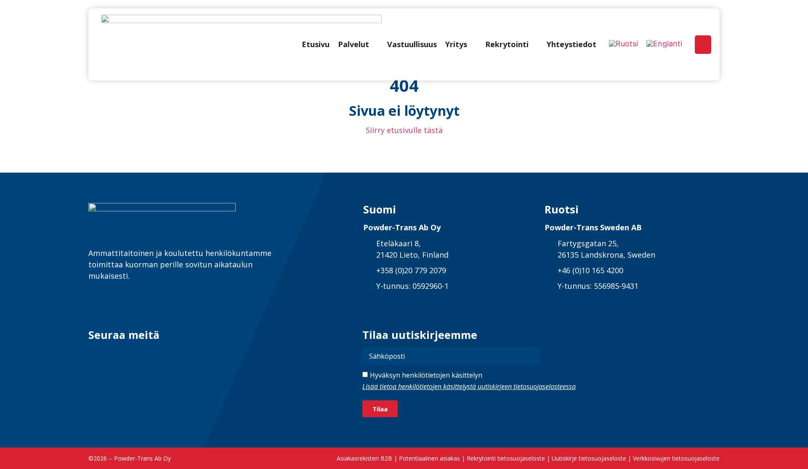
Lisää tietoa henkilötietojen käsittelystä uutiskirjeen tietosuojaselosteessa (469, 386)
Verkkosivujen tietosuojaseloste (676, 458)
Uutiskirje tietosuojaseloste (589, 458)
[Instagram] (137, 355)
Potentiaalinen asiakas (429, 458)
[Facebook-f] (116, 355)
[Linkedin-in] (95, 355)
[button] (358, 44)
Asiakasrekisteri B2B (364, 458)
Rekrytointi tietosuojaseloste (506, 458)
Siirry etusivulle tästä (404, 130)
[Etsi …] (703, 44)
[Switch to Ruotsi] (623, 43)
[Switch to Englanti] (664, 43)
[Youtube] (157, 355)
